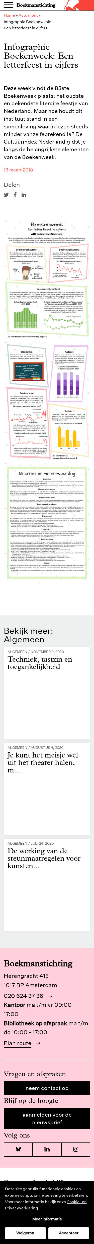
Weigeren (25, 1233)
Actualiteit (28, 15)
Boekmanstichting (36, 5)
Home (9, 15)
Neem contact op (47, 1088)
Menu (8, 5)
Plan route (17, 1043)
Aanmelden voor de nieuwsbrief (47, 1118)
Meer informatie (47, 1219)
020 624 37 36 (23, 995)
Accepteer (68, 1233)
